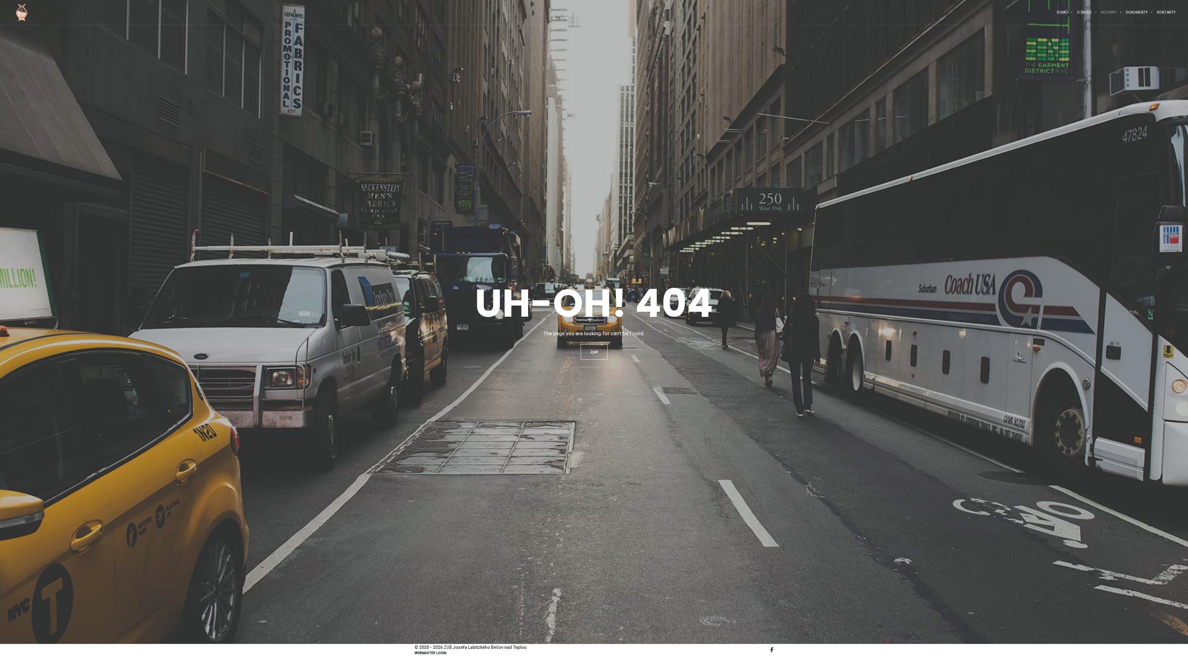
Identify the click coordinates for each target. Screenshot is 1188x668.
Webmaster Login (430, 653)
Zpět (594, 352)
